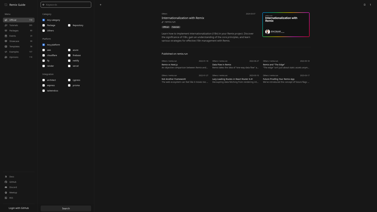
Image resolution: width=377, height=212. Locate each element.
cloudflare (52, 55)
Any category (53, 20)
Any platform (53, 44)
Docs (11, 176)
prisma (76, 85)
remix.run (170, 21)
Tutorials (175, 27)
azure (75, 50)
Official (166, 27)
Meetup (13, 192)
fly (48, 60)
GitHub (12, 181)
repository (78, 25)
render (50, 65)
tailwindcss (52, 90)
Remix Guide (17, 4)
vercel (76, 65)
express (51, 85)
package (51, 25)
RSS (11, 197)
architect (51, 80)
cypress (76, 80)
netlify (76, 60)
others (50, 30)
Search (66, 208)
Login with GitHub (19, 208)
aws (49, 50)
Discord (13, 187)
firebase (77, 55)
